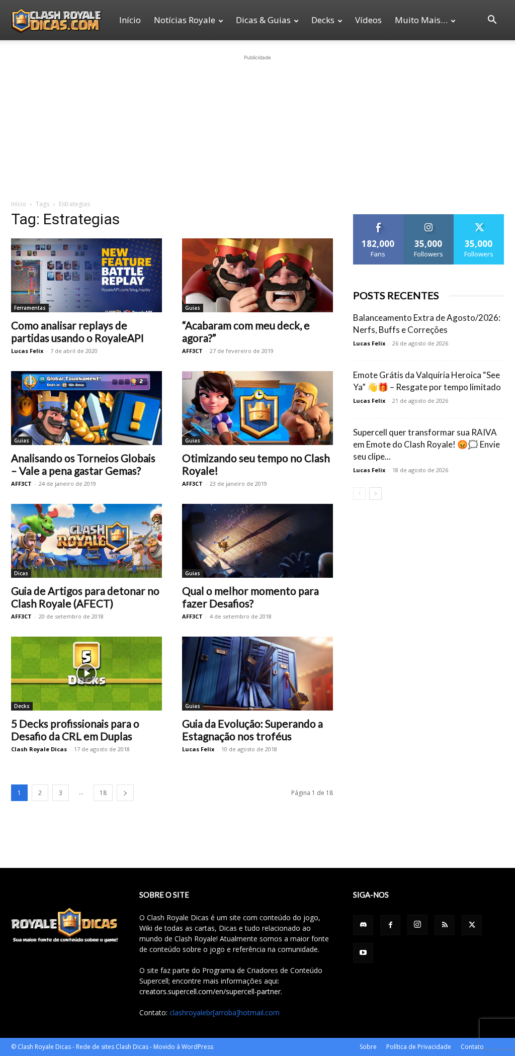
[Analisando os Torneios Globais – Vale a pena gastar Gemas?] (86, 408)
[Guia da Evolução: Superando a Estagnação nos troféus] (257, 674)
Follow (429, 218)
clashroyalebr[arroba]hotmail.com (224, 1012)
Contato (472, 1046)
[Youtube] (363, 953)
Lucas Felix (27, 351)
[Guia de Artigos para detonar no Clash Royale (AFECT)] (86, 541)
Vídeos (368, 20)
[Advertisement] (257, 126)
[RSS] (445, 925)
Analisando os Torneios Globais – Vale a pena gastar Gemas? (83, 464)
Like (378, 218)
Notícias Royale (184, 20)
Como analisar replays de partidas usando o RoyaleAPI (77, 331)
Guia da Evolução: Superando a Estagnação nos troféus (252, 729)
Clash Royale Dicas (39, 749)
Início (130, 20)
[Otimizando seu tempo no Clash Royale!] (257, 408)
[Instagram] (417, 925)
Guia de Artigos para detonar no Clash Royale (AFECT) (85, 596)
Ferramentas (30, 307)
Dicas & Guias (263, 20)
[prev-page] (359, 493)
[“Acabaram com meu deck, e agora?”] (257, 275)
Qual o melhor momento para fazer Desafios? (250, 596)
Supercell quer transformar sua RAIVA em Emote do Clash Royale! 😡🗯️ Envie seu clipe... (426, 444)
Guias (192, 307)
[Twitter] (472, 925)
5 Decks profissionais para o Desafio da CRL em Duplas (75, 729)
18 (103, 792)
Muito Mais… (421, 20)
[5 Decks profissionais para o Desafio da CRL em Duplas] (86, 674)
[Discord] (363, 925)
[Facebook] (390, 925)
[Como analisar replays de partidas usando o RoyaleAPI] (86, 275)
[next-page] (125, 792)
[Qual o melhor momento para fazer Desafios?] (257, 541)
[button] (492, 21)
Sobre (368, 1046)
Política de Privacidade (418, 1046)
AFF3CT (192, 351)
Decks (322, 20)
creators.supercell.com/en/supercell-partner (210, 991)
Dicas (21, 573)
